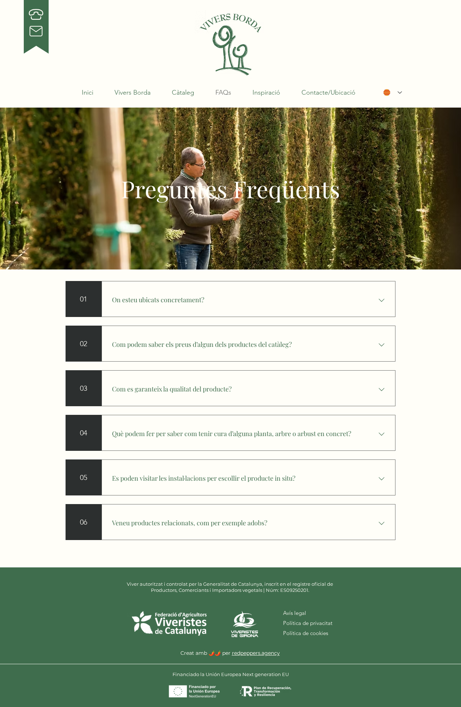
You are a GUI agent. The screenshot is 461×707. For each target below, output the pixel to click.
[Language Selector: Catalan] (392, 92)
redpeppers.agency (256, 653)
